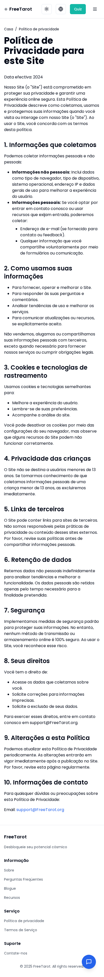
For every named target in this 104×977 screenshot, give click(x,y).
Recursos (12, 897)
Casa (8, 29)
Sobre (9, 870)
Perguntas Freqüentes (23, 879)
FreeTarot (20, 9)
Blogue (10, 888)
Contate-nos (15, 953)
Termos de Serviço (20, 929)
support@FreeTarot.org (40, 810)
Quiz (78, 9)
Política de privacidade (24, 920)
